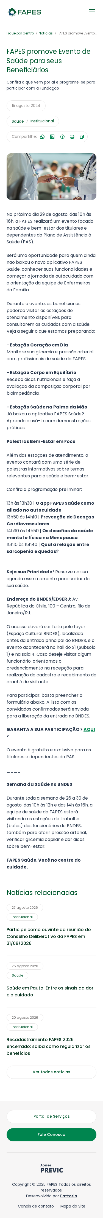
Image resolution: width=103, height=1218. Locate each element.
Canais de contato (36, 1206)
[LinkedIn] (52, 136)
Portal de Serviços (52, 1116)
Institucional (42, 121)
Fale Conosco (51, 1134)
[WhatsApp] (42, 136)
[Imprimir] (72, 136)
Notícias (46, 33)
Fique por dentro (20, 33)
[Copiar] (81, 136)
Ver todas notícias (51, 1072)
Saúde (18, 121)
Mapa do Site (72, 1206)
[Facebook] (62, 136)
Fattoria (68, 1196)
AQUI (89, 729)
